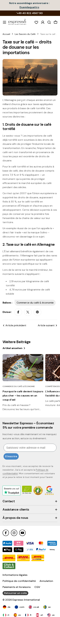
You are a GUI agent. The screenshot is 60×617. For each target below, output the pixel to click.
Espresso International (26, 599)
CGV (37, 587)
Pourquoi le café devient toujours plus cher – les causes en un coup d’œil (23, 395)
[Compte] (43, 22)
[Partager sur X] (28, 312)
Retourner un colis (15, 593)
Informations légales (15, 575)
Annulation (46, 581)
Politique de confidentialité (19, 581)
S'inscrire (11, 456)
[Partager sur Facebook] (18, 312)
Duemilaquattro (29, 7)
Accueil (6, 34)
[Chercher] (49, 22)
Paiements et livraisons (17, 587)
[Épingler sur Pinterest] (37, 312)
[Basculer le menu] (4, 22)
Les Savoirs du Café (25, 34)
